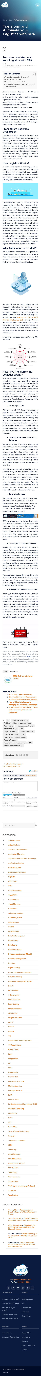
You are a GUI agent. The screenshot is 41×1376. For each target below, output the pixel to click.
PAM (10, 1095)
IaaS (10, 1054)
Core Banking (13, 922)
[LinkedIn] (8, 1288)
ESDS (29, 656)
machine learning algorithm (14, 734)
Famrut (11, 1027)
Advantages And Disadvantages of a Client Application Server (22, 1212)
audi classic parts (14, 1218)
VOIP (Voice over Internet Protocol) (21, 1186)
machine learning (26, 732)
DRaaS (10, 986)
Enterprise (25, 1312)
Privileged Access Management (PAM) (22, 1104)
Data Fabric (12, 945)
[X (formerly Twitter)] (13, 1288)
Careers (24, 1341)
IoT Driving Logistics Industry (20, 694)
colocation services (15, 913)
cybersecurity (13, 931)
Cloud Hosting (13, 899)
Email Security (13, 1004)
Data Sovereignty (14, 949)
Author (5, 671)
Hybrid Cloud (13, 1050)
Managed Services (15, 1090)
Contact (24, 1350)
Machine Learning (15, 1086)
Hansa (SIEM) (10, 1319)
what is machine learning (13, 746)
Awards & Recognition (10, 1337)
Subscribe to (7, 806)
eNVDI (10, 1022)
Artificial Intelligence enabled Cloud (17, 723)
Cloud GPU (12, 895)
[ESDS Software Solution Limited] (8, 680)
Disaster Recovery (15, 977)
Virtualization (13, 1181)
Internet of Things (10, 729)
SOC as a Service (14, 1159)
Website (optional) (31, 798)
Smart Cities (26, 1316)
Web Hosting (13, 1195)
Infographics (13, 1059)
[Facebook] (28, 1288)
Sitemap (5, 1372)
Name (4, 798)
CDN (10, 886)
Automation (8, 726)
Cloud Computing (14, 890)
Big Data (11, 877)
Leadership (26, 1337)
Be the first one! (31, 775)
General (11, 1031)
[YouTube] (18, 1288)
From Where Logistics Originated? (17, 77)
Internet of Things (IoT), (27, 317)
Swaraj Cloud (7, 67)
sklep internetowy (15, 1225)
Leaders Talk (13, 1077)
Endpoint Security (14, 1009)
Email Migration (14, 1000)
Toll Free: (14, 1282)
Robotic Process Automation (14, 743)
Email (16, 798)
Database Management (17, 959)
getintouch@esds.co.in (22, 1280)
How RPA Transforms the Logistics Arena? (20, 84)
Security (11, 1136)
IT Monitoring (13, 1072)
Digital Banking (14, 968)
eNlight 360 (12, 1013)
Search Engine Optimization (18, 1131)
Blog (10, 20)
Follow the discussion (36, 771)
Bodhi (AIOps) (10, 1299)
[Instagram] (23, 1288)
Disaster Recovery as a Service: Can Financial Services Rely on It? (22, 1236)
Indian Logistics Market (24, 726)
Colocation (12, 909)
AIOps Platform (14, 845)
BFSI (23, 1303)
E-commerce (13, 990)
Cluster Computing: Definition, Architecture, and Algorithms (23, 1219)
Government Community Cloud (20, 1040)
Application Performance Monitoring (22, 859)
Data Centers (13, 940)
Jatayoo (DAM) (8, 1309)
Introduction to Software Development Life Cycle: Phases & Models (21, 1227)
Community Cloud (15, 918)
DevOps (11, 963)
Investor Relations (28, 1345)
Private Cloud (13, 1100)
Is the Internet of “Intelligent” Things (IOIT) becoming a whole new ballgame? (23, 709)
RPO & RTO (12, 1113)
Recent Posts (14, 671)
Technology (16, 67)
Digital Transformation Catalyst (19, 972)
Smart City (12, 1150)
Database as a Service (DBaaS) (20, 954)
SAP (10, 1122)
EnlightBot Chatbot (26, 65)
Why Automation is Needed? (15, 82)
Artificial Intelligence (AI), (13, 320)
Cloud (27, 1299)
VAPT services (13, 1177)
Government (26, 1308)
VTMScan (12, 1190)
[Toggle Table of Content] (33, 74)
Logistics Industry (10, 732)
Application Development (18, 849)
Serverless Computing (16, 1140)
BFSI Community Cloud (17, 872)
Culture (11, 927)
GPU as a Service (14, 1045)
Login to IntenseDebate (7, 795)
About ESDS (26, 1333)
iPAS (10, 1068)
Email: (12, 1280)
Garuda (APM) (10, 1304)
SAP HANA (12, 1127)
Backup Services (14, 868)
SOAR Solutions (14, 1154)
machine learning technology (15, 737)
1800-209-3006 (24, 1282)
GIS (9, 1036)
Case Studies (7, 1333)
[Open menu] (37, 5)
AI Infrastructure (14, 840)
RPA (30, 743)
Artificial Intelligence (12, 65)
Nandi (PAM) (10, 1314)
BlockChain (12, 881)
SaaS (10, 1118)
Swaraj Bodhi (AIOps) (16, 1163)
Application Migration (16, 854)
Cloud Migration (14, 904)
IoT (35, 65)
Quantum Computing (16, 1109)
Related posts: (12, 87)
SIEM (10, 1145)
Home (5, 20)
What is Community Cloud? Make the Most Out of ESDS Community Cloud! (21, 1244)
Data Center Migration (16, 936)
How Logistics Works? (13, 79)
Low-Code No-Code (16, 1081)
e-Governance (13, 995)
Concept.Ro (12, 1210)
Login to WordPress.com (19, 795)
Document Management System (20, 981)
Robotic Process (10, 740)
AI (8, 720)
